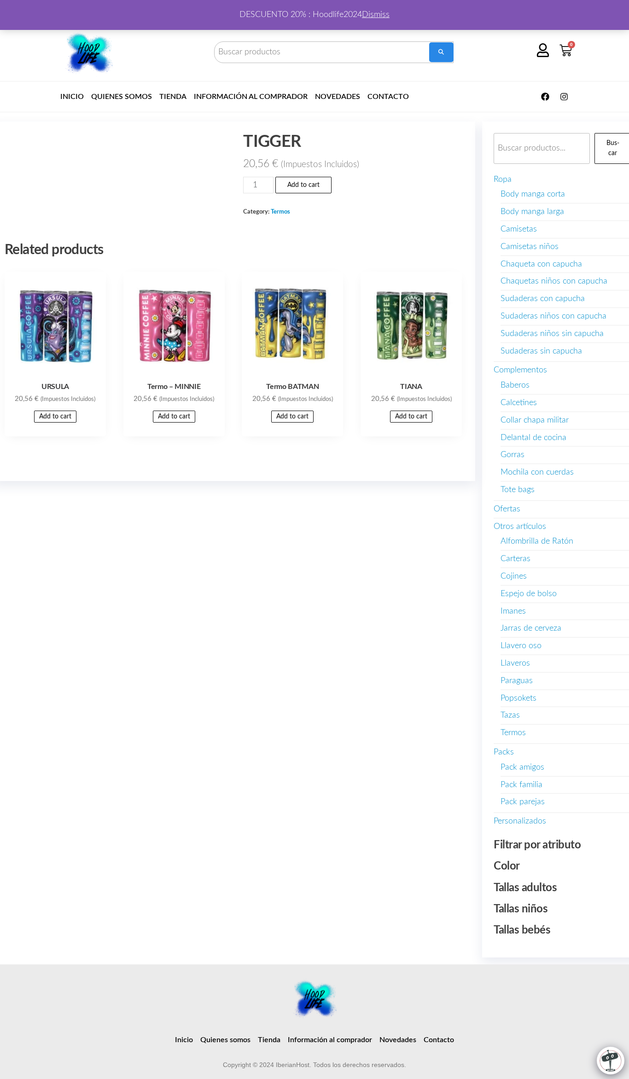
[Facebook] (545, 96)
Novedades (337, 96)
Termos (280, 212)
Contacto (388, 96)
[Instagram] (564, 96)
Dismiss (376, 15)
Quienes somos (121, 96)
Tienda (172, 96)
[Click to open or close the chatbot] (610, 1060)
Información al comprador (251, 96)
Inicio (72, 96)
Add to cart (303, 185)
